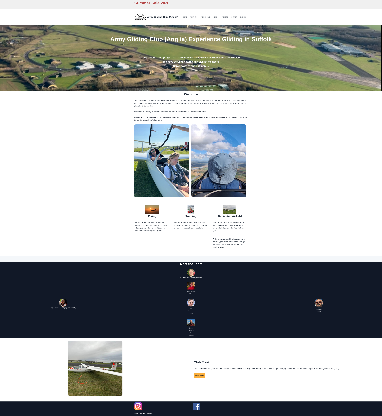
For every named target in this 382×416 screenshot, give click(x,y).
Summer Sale (205, 17)
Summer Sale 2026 (151, 3)
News (215, 17)
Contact (234, 17)
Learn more (199, 375)
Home (185, 17)
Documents (224, 17)
